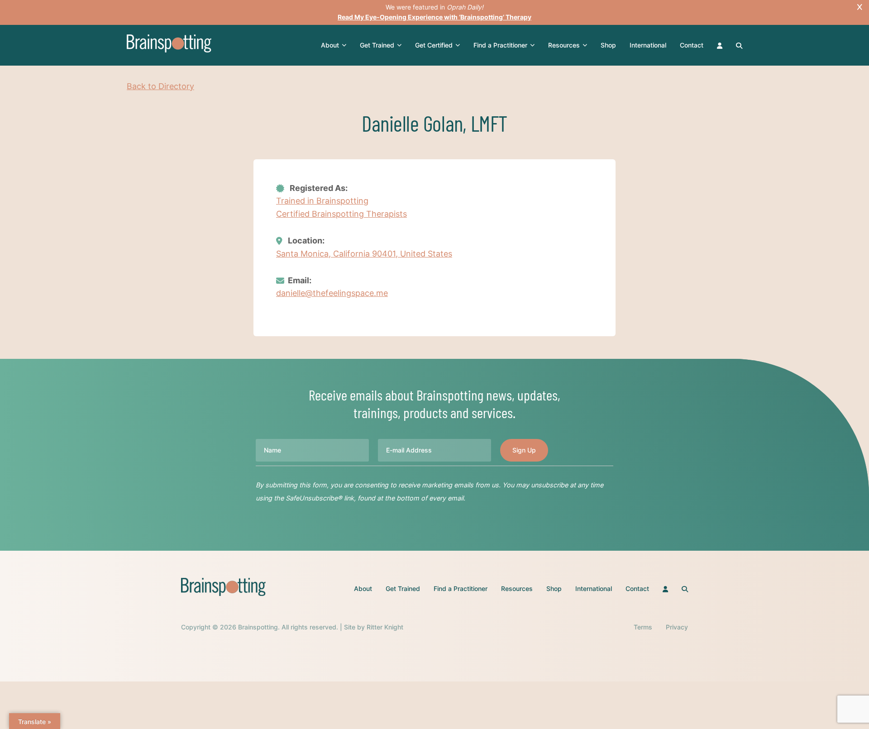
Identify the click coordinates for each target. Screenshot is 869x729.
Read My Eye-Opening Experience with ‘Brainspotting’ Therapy (434, 17)
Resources (564, 45)
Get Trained (377, 45)
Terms (643, 627)
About (330, 45)
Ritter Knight (385, 627)
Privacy (677, 627)
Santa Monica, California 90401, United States (364, 253)
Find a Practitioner (500, 45)
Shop (608, 45)
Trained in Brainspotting (322, 200)
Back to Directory (160, 86)
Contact (691, 45)
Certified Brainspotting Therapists (341, 214)
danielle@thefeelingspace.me (332, 293)
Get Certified (434, 45)
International (648, 45)
